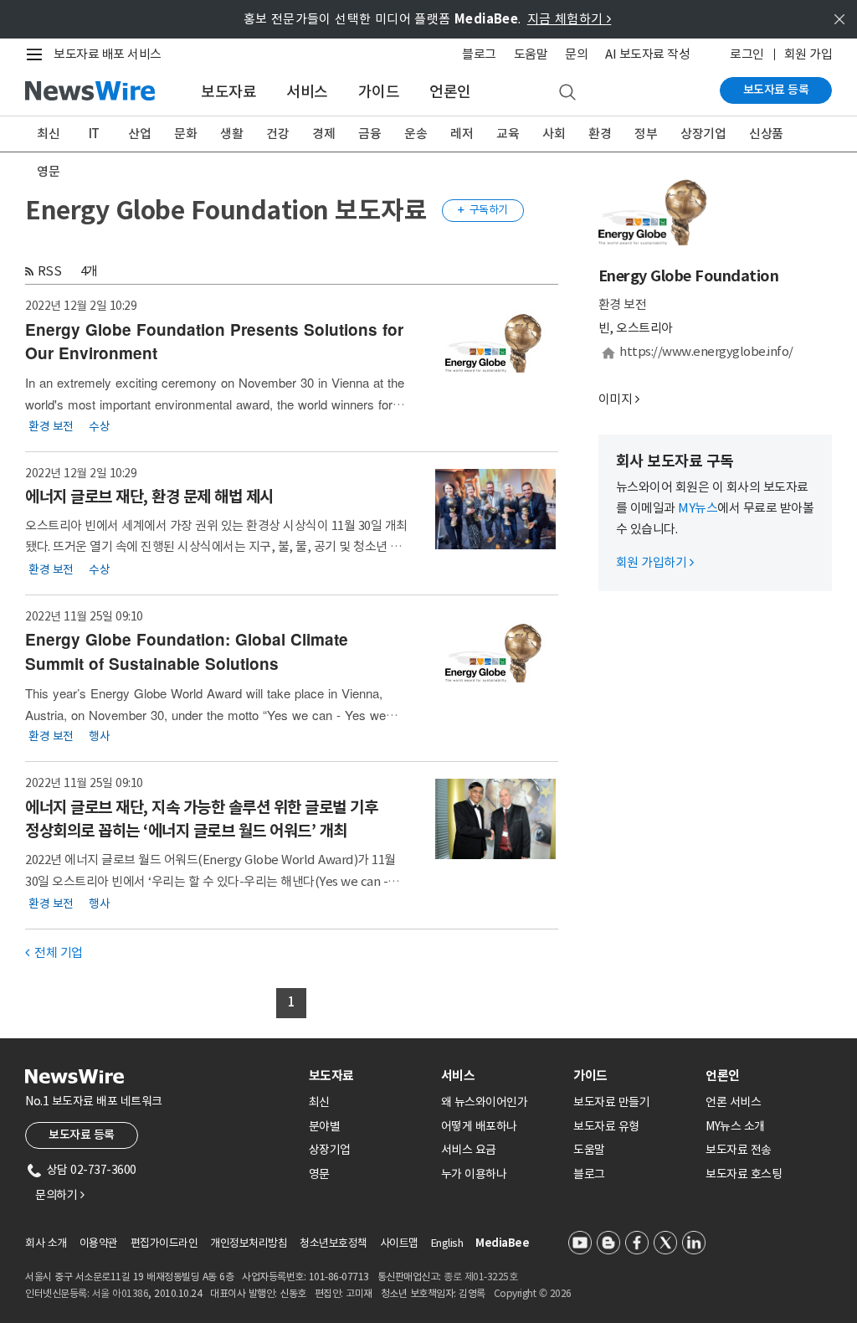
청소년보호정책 (333, 1243)
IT (94, 134)
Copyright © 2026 (533, 1293)
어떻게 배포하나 (479, 1126)
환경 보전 (51, 425)
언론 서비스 (733, 1101)
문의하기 (59, 1194)
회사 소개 (46, 1243)
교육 (507, 134)
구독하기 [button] (483, 210)
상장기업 (703, 134)
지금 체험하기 (569, 19)
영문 (48, 171)
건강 (277, 134)
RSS (50, 271)
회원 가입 (808, 54)
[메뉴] (37, 54)
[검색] (567, 93)
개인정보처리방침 (248, 1243)
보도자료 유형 (606, 1126)
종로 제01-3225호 (480, 1276)
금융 (369, 134)
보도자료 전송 (739, 1149)
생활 (231, 134)
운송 (415, 134)
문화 (185, 134)
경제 (323, 134)
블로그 (479, 54)
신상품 (766, 134)
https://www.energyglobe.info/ (706, 351)
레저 (461, 134)
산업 (139, 134)
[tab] (368, 1075)
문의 (576, 54)
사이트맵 (399, 1243)
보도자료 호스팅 (744, 1173)
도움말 (531, 54)
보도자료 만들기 (611, 1101)
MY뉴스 (697, 508)
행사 (99, 736)
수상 (99, 425)
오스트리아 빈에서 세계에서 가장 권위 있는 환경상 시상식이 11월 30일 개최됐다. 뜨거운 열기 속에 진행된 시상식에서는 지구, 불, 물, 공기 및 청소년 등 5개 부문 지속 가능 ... (216, 546)
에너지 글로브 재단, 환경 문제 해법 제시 (149, 496)
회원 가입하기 (655, 562)
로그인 (747, 54)
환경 (599, 134)
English (447, 1243)
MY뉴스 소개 (735, 1126)
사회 (553, 134)
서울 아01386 (120, 1293)
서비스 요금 (468, 1149)
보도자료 (228, 91)
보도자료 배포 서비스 (108, 54)
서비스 (307, 91)
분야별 (325, 1126)
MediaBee (502, 1243)
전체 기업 (54, 952)
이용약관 (99, 1243)
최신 (48, 134)
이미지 (615, 399)
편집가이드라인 (164, 1243)
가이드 (379, 91)
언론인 (450, 91)
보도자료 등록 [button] (82, 1134)
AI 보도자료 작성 (647, 54)
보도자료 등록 (776, 89)
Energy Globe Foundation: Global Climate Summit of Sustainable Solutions (186, 651)
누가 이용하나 (474, 1173)
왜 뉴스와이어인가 (484, 1101)
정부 (645, 134)
